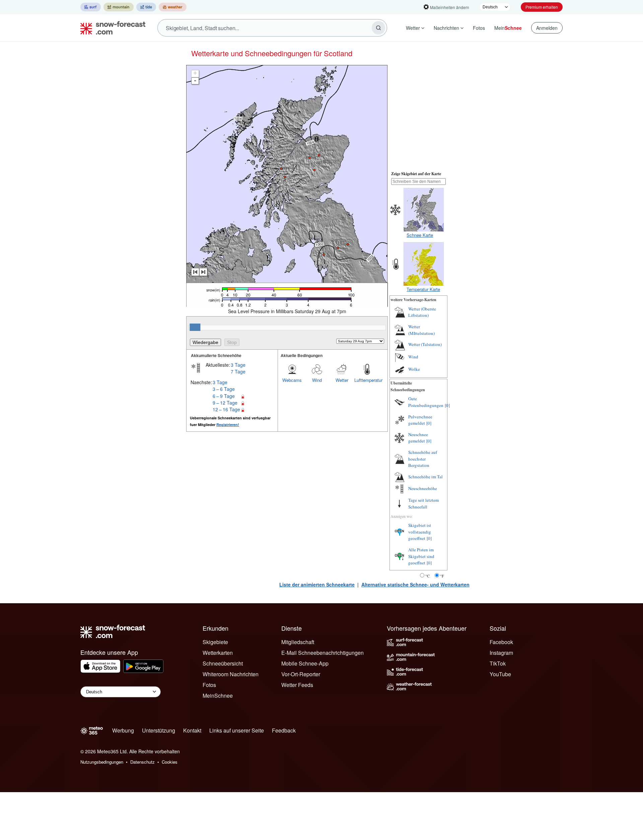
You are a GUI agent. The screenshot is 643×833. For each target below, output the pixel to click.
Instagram (501, 652)
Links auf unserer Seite (236, 730)
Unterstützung (158, 730)
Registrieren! (227, 424)
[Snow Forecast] (110, 27)
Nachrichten (446, 27)
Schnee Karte (420, 235)
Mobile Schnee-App (305, 663)
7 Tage (238, 371)
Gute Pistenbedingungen (425, 402)
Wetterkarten (218, 652)
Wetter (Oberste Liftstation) (422, 312)
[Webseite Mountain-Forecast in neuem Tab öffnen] (118, 7)
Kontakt (192, 730)
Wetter (413, 27)
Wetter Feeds (297, 685)
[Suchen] (378, 27)
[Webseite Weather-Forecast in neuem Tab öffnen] (173, 7)
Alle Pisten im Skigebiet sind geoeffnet (421, 556)
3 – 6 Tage (224, 389)
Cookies (169, 762)
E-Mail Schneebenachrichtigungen (322, 652)
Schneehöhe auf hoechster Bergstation (422, 458)
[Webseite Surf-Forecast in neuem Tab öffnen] (90, 7)
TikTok (498, 663)
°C (427, 575)
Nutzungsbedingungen (101, 762)
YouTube (500, 674)
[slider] (195, 327)
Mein (508, 27)
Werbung (123, 730)
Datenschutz (142, 762)
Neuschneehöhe (422, 488)
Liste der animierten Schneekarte (317, 584)
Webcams (292, 380)
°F (442, 575)
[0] (447, 405)
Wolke (414, 369)
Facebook (501, 642)
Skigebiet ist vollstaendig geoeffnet (419, 531)
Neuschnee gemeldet (418, 437)
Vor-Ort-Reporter (300, 674)
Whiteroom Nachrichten (231, 674)
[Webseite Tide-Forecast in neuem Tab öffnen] (146, 7)
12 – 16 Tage (226, 409)
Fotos (479, 27)
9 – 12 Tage (225, 402)
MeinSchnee (218, 695)
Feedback (284, 730)
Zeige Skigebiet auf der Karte (416, 174)
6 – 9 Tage (224, 396)
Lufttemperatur (366, 380)
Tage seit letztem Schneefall (423, 503)
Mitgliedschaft (297, 642)
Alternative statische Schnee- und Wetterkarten (415, 584)
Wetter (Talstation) (425, 344)
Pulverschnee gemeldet (420, 420)
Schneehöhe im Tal (425, 477)
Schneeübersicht (223, 663)
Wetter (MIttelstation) (421, 330)
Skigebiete (215, 642)
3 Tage (238, 364)
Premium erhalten (541, 7)
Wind (317, 380)
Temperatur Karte (423, 289)
